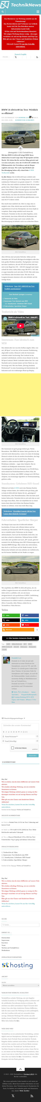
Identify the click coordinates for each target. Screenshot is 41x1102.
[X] (16, 57)
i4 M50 (16, 488)
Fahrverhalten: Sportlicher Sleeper (15, 306)
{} (23, 732)
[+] (26, 732)
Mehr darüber (24, 1091)
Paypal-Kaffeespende (28, 694)
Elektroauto (24, 647)
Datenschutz (6, 938)
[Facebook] (11, 57)
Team (3, 945)
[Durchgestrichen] (11, 732)
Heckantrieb (32, 647)
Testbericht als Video (10, 298)
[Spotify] (33, 57)
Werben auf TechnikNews (10, 948)
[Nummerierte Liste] (13, 732)
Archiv (4, 982)
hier (18, 1021)
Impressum (5, 940)
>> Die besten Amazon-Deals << (20, 638)
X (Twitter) (24, 692)
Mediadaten (6, 950)
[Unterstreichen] (8, 732)
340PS (8, 644)
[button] (11, 615)
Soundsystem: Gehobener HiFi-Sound (18, 303)
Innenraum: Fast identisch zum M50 (15, 301)
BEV (25, 644)
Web (15, 692)
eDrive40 (16, 647)
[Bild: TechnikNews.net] (20, 249)
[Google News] (24, 57)
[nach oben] (20, 1069)
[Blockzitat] (18, 732)
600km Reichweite (17, 644)
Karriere (5, 943)
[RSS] (37, 57)
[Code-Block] (21, 732)
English (23, 54)
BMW (30, 644)
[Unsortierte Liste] (16, 732)
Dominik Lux (24, 117)
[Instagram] (20, 57)
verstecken (28, 294)
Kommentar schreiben (24, 120)
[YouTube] (28, 57)
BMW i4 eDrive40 (7, 647)
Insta (33, 692)
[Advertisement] (20, 81)
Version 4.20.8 (29, 1074)
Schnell (4, 649)
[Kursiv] (6, 732)
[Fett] (3, 732)
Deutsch (17, 54)
